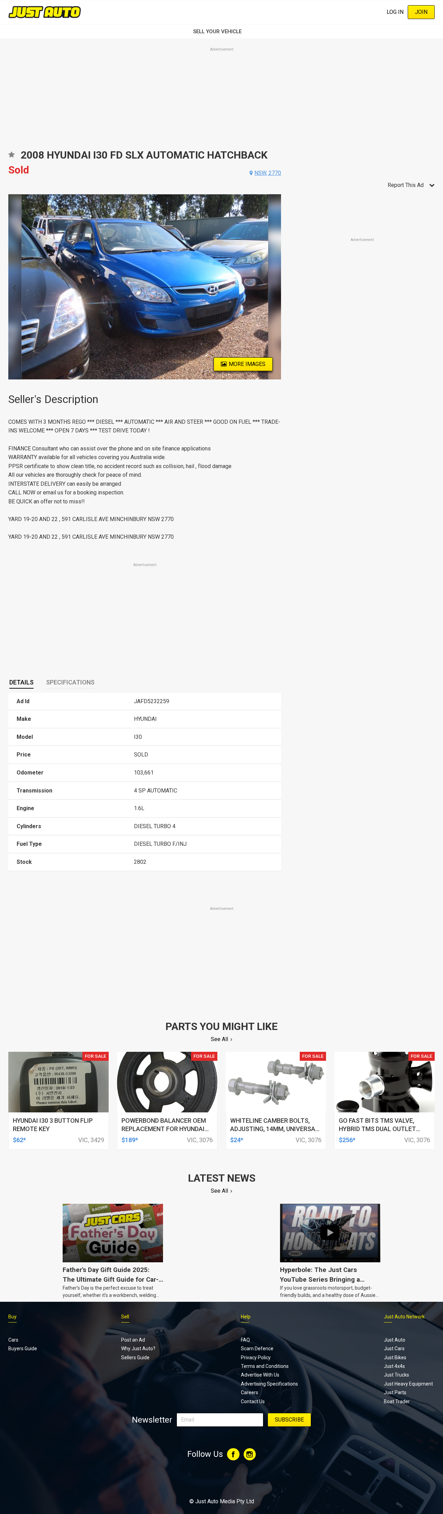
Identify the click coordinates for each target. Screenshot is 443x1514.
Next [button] (277, 287)
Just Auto (394, 1340)
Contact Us (253, 1401)
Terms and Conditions (265, 1366)
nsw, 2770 (267, 173)
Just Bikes (395, 1357)
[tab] (21, 682)
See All (219, 1039)
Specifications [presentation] (70, 682)
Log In (395, 12)
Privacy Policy (256, 1357)
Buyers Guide (22, 1348)
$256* (347, 1140)
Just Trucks (396, 1375)
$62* (19, 1140)
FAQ (245, 1340)
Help (246, 1316)
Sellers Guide (135, 1357)
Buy (12, 1316)
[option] (144, 286)
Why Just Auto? (138, 1348)
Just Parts (395, 1392)
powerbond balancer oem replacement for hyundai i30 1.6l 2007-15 (163, 1129)
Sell (125, 1316)
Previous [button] (12, 287)
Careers (249, 1392)
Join (421, 12)
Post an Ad (133, 1340)
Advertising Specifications (269, 1384)
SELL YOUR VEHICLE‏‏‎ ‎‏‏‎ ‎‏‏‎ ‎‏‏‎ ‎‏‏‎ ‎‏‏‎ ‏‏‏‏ (221, 31)
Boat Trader (397, 1401)
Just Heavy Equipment (408, 1384)
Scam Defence (257, 1348)
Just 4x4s (394, 1366)
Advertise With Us (260, 1375)
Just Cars (394, 1348)
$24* (236, 1140)
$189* (129, 1140)
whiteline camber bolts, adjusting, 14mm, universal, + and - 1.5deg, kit (275, 1129)
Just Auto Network (404, 1316)
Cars (13, 1340)
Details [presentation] (21, 682)
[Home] (44, 12)
